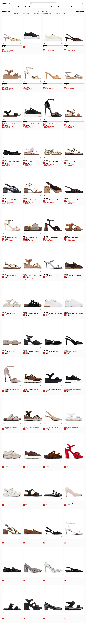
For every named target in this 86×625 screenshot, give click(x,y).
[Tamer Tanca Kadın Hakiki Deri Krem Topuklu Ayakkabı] (12, 30)
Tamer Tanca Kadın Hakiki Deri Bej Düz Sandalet (9, 313)
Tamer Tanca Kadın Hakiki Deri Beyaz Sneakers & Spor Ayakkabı (73, 313)
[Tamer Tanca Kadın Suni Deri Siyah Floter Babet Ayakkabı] (12, 144)
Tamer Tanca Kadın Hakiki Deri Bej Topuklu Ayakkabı (50, 427)
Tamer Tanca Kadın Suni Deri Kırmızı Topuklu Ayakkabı (72, 465)
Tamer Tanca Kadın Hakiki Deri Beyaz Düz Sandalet (30, 161)
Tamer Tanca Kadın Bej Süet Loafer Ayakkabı (8, 351)
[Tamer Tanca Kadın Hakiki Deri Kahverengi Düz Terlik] (53, 448)
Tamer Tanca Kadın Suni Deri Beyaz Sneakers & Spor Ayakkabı (52, 313)
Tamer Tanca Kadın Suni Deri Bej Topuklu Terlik (50, 85)
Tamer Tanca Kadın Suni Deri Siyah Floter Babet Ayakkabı (10, 161)
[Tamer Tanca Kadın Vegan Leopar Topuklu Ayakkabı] (74, 30)
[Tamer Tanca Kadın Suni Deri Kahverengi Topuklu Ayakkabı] (53, 220)
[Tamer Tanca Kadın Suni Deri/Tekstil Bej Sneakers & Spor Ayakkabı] (12, 448)
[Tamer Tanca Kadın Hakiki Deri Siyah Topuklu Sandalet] (12, 182)
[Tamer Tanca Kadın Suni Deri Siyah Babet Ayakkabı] (53, 334)
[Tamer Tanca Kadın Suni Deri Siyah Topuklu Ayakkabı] (74, 334)
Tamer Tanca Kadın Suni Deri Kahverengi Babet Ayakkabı (72, 199)
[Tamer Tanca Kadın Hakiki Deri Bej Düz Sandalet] (12, 296)
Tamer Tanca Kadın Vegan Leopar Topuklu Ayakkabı (71, 47)
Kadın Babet (30, 13)
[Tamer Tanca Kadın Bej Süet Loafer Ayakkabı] (12, 334)
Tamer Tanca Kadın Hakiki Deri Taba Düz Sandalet (71, 123)
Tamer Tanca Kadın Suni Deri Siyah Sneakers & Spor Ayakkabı (73, 389)
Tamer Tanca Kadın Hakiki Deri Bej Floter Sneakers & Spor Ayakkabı (53, 47)
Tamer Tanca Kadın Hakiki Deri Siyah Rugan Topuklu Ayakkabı (52, 123)
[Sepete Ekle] (20, 43)
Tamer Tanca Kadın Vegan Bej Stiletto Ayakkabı (71, 503)
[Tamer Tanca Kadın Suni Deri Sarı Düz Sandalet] (74, 68)
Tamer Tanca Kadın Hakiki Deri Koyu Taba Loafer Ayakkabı (31, 541)
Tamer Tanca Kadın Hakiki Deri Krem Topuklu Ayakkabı (10, 47)
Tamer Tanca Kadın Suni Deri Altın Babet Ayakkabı (50, 161)
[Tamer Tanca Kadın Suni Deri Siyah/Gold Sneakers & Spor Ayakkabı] (33, 106)
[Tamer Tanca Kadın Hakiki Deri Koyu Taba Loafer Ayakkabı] (33, 524)
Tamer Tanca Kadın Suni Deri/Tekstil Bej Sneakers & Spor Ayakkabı (12, 465)
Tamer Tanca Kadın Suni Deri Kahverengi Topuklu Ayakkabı (51, 237)
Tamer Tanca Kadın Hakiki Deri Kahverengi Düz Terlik (50, 465)
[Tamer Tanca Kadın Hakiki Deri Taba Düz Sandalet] (74, 106)
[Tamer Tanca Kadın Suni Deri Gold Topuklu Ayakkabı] (33, 68)
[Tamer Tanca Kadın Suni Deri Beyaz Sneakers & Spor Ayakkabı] (53, 296)
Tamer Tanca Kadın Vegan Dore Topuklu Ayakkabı (9, 237)
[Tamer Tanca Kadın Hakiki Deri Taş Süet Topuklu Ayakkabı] (33, 562)
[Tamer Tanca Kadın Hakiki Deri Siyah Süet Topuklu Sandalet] (53, 372)
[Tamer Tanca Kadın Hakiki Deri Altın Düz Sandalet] (74, 144)
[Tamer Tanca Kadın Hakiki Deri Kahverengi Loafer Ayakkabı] (74, 258)
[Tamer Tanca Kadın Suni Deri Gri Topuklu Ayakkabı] (74, 524)
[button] (4, 45)
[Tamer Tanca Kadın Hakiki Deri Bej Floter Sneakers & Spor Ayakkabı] (53, 30)
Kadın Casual (24, 13)
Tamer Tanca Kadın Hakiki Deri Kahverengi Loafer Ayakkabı (72, 275)
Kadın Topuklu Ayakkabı (44, 13)
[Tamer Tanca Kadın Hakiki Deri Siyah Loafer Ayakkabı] (12, 562)
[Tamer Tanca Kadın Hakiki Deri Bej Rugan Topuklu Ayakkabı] (12, 372)
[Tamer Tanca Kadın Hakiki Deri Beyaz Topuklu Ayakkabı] (33, 182)
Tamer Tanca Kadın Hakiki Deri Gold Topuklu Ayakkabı (10, 541)
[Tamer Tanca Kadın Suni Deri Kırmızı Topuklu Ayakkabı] (74, 448)
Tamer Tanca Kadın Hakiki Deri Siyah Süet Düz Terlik (30, 313)
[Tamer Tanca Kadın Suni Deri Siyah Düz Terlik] (12, 600)
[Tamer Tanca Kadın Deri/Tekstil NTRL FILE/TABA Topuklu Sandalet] (33, 258)
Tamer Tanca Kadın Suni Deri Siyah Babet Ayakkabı (50, 351)
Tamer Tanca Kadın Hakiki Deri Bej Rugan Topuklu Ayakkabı (10, 389)
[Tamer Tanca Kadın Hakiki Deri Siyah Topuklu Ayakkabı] (33, 334)
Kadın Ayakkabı (17, 13)
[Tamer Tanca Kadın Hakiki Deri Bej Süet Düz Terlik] (33, 220)
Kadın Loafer (52, 13)
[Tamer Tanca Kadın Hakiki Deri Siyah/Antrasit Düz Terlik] (53, 486)
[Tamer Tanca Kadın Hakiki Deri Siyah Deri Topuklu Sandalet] (33, 600)
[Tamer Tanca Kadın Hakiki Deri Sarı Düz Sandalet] (12, 258)
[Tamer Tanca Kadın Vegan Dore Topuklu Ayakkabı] (12, 220)
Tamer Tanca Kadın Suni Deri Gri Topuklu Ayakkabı (71, 541)
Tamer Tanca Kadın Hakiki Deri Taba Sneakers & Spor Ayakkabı (32, 465)
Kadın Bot (64, 13)
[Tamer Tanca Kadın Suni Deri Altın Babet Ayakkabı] (53, 144)
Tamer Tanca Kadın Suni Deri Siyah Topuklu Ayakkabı (71, 351)
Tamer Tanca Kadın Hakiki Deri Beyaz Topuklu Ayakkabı (31, 199)
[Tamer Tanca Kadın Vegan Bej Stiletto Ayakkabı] (74, 486)
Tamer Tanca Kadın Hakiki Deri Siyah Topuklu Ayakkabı (31, 351)
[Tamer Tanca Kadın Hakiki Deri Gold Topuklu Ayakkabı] (12, 524)
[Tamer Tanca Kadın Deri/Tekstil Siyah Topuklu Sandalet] (33, 410)
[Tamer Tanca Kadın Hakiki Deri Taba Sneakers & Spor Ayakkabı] (33, 448)
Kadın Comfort (36, 13)
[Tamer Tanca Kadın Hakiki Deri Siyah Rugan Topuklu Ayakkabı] (53, 106)
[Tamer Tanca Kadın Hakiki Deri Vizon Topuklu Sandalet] (12, 68)
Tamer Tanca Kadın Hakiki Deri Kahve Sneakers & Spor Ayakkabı (32, 389)
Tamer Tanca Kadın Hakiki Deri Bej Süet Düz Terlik (30, 237)
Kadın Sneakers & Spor (71, 13)
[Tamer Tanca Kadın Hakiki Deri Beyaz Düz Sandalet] (33, 144)
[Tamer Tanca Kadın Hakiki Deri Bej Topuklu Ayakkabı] (53, 410)
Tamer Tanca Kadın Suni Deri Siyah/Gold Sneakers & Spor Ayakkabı (33, 123)
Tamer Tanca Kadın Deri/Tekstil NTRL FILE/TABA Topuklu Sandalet (32, 275)
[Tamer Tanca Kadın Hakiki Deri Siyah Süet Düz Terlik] (33, 296)
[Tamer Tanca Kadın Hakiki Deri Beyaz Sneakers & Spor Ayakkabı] (74, 296)
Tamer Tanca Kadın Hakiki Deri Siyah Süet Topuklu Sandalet (52, 389)
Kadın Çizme (58, 13)
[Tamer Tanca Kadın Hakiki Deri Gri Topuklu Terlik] (53, 258)
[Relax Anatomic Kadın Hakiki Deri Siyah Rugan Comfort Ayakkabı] (53, 600)
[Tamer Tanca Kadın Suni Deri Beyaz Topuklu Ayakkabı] (53, 562)
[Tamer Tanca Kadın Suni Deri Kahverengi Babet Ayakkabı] (74, 182)
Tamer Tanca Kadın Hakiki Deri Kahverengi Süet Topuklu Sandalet (52, 199)
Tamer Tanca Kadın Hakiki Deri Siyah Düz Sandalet (9, 123)
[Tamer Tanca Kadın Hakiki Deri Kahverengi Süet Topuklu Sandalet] (53, 182)
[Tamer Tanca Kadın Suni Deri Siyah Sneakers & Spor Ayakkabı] (74, 372)
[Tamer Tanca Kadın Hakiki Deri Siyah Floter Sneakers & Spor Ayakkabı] (33, 29)
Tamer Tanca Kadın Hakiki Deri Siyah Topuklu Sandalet (10, 199)
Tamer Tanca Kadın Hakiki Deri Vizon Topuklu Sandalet (10, 85)
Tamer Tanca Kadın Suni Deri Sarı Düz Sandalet (71, 85)
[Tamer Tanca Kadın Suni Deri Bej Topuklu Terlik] (53, 68)
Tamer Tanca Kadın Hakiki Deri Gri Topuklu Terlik (50, 275)
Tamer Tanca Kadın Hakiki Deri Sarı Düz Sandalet (9, 275)
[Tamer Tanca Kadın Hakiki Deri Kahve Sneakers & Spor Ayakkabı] (33, 372)
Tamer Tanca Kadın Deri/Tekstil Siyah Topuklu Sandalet (31, 427)
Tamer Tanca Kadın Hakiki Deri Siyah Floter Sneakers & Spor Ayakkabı (33, 45)
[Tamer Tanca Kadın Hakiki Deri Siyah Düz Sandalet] (12, 106)
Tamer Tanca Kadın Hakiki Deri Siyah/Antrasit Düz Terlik (51, 503)
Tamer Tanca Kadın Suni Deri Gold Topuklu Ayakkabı (30, 85)
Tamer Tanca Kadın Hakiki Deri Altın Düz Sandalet (71, 161)
